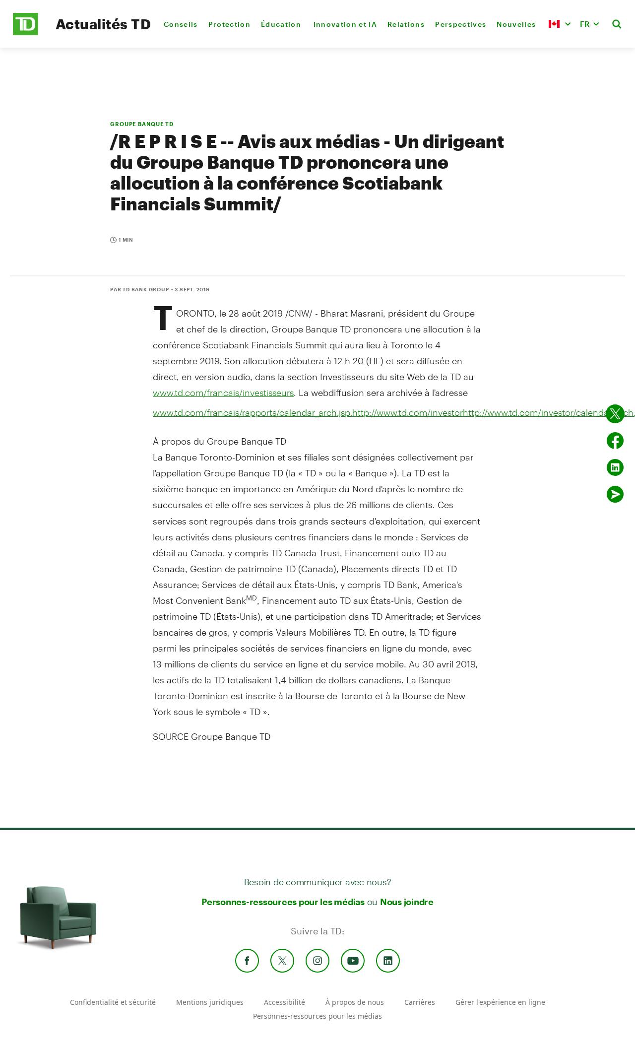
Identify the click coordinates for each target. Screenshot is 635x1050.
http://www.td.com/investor (407, 412)
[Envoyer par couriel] (615, 494)
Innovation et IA (345, 24)
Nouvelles (516, 24)
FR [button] (585, 23)
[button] (560, 24)
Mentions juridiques (210, 1002)
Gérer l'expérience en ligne (500, 1002)
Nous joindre (407, 901)
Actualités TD (103, 24)
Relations (406, 24)
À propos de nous (354, 1002)
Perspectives (460, 24)
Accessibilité (284, 1002)
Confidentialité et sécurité (113, 1002)
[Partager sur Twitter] (615, 413)
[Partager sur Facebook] (615, 440)
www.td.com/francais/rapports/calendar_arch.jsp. (252, 412)
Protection (229, 24)
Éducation (282, 24)
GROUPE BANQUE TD (142, 124)
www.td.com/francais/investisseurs (223, 392)
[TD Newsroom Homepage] (25, 32)
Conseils (181, 24)
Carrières (419, 1002)
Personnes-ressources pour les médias (283, 901)
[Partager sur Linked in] (615, 467)
